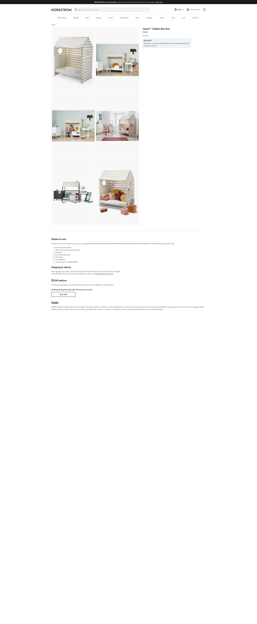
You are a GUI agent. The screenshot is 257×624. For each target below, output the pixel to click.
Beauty (98, 18)
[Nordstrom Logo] (61, 10)
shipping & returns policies (103, 274)
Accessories (124, 18)
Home (162, 18)
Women (76, 18)
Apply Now (159, 2)
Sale (183, 18)
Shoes (111, 18)
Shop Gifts (63, 294)
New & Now (62, 18)
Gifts (173, 18)
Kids (137, 18)
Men (87, 18)
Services (195, 18)
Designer (149, 18)
